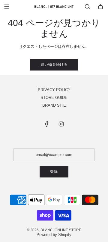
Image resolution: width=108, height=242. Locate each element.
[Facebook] (46, 124)
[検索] (87, 6)
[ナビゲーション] (6, 6)
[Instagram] (61, 124)
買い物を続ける (54, 64)
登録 (54, 171)
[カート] (100, 6)
